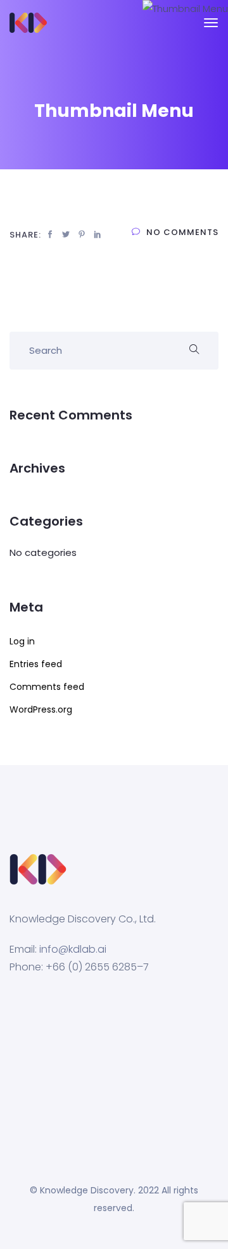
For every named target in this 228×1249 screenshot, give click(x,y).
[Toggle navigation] (210, 29)
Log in (22, 641)
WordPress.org (41, 709)
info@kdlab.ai (72, 949)
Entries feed (36, 664)
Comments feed (47, 686)
